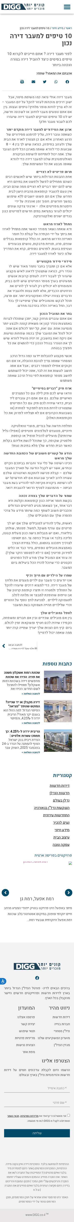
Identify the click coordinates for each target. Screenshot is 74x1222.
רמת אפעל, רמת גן (37, 899)
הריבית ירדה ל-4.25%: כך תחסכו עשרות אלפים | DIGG (22, 736)
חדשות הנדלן (59, 793)
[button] (67, 6)
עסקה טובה (61, 845)
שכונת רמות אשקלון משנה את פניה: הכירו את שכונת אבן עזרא (22, 677)
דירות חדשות (59, 785)
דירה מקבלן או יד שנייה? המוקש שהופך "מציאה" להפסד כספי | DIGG (23, 706)
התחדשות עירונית (56, 815)
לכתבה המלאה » (31, 694)
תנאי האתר (13, 1116)
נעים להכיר (61, 822)
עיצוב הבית (61, 837)
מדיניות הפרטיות (29, 1116)
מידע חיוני (57, 28)
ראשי (69, 28)
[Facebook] (37, 978)
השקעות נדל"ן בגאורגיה (51, 808)
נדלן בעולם (61, 800)
